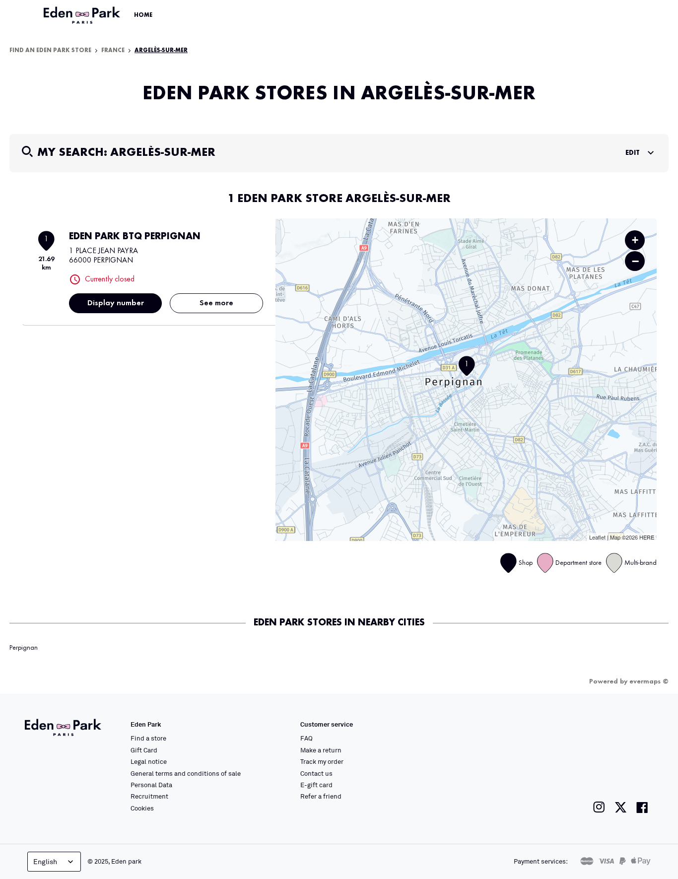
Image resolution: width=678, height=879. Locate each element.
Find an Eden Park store (50, 51)
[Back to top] (640, 772)
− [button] (635, 261)
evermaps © (649, 681)
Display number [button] (115, 303)
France (113, 51)
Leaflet (597, 537)
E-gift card (316, 785)
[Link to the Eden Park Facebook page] (642, 807)
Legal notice (149, 761)
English (45, 861)
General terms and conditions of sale (186, 773)
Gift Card (144, 750)
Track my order (321, 761)
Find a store (148, 738)
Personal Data (151, 785)
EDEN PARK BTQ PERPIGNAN (135, 237)
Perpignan (23, 647)
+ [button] (635, 240)
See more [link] (216, 303)
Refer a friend (320, 796)
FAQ (306, 738)
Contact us (316, 773)
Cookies (142, 808)
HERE (646, 537)
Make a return (320, 750)
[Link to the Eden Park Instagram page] (599, 807)
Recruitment (149, 796)
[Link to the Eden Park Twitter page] (620, 807)
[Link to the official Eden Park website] (83, 15)
